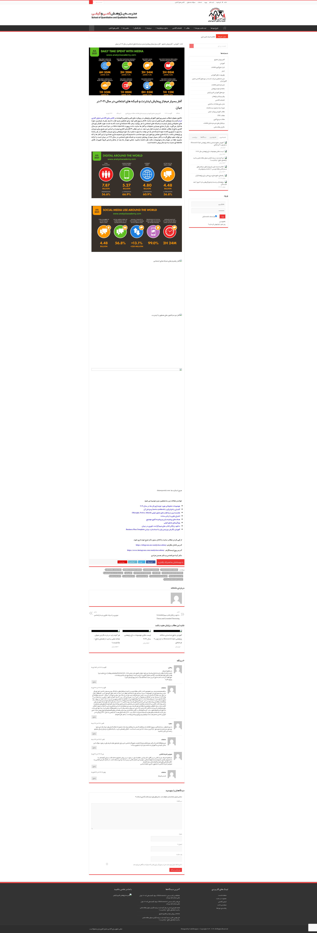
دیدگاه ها (203, 137)
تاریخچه (218, 2)
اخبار (223, 71)
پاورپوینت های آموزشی (218, 74)
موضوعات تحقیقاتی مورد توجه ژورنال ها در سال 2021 (160, 506)
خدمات (200, 2)
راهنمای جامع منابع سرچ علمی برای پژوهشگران (209, 175)
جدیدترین (223, 137)
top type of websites (142, 573)
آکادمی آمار (128, 573)
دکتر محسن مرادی (115, 576)
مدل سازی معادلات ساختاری (216, 104)
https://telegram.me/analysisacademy (151, 545)
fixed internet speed (169, 569)
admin (178, 113)
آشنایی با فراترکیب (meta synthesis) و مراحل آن (162, 509)
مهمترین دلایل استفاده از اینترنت (173, 579)
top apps (157, 573)
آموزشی (176, 44)
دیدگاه (179, 801)
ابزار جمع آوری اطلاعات (218, 67)
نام (180, 834)
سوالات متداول (191, 2)
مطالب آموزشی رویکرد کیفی (216, 111)
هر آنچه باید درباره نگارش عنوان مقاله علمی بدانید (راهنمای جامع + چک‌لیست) (107, 638)
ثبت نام (211, 2)
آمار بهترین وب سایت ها (176, 576)
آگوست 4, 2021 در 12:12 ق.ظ (99, 687)
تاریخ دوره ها (214, 28)
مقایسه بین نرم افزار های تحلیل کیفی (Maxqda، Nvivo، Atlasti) (156, 513)
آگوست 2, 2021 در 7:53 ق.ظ (99, 667)
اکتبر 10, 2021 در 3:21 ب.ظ (98, 723)
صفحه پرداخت (221, 905)
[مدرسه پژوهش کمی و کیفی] (114, 13)
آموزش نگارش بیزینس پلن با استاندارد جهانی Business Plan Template (153, 529)
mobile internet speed (132, 569)
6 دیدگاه (119, 113)
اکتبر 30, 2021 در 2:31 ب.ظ (98, 739)
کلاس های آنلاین (179, 2)
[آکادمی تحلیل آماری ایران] (217, 16)
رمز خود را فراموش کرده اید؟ (216, 224)
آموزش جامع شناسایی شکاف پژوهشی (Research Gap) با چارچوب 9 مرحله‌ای (168, 638)
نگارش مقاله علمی (219, 127)
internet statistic (151, 569)
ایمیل (179, 844)
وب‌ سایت (179, 854)
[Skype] (108, 2)
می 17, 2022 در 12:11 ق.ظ (98, 754)
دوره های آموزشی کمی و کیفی (216, 92)
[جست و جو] (91, 2)
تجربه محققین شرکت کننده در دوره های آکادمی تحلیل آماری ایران (209, 80)
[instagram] (106, 2)
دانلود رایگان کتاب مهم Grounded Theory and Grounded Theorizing (168, 615)
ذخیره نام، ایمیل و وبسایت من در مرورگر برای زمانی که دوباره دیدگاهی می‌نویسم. (157, 864)
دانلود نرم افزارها (162, 28)
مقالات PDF (221, 115)
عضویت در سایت (221, 898)
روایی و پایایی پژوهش (218, 96)
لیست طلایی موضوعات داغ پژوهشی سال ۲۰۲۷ (210, 151)
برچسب (194, 137)
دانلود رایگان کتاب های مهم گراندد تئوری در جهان (161, 526)
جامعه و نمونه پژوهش (218, 88)
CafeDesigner (194, 929)
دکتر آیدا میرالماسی (129, 576)
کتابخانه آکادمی (177, 28)
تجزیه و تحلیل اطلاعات (140, 113)
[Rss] (110, 2)
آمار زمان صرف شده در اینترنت (159, 576)
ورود (205, 2)
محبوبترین (213, 137)
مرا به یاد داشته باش (208, 216)
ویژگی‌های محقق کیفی (172, 523)
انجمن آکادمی (222, 901)
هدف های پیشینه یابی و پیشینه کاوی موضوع (163, 519)
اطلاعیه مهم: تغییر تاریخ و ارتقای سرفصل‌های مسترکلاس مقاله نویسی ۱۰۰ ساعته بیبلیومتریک (212, 168)
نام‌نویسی (222, 221)
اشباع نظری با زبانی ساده (170, 516)
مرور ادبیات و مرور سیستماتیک (215, 107)
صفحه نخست (222, 895)
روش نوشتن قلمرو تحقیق (166, 913)
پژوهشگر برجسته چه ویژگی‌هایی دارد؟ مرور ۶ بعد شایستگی (210, 183)
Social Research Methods (172, 573)
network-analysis (113, 569)
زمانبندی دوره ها (221, 908)
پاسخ (94, 682)
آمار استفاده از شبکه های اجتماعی (113, 573)
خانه (225, 2)
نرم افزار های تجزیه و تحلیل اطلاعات (214, 123)
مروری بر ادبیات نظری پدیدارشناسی (106, 613)
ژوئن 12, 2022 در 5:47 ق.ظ (99, 772)
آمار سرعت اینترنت (142, 576)
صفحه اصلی (225, 27)
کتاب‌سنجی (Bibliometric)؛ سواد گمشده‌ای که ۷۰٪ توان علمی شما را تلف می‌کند (159, 896)
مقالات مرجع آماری (130, 113)
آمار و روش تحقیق (167, 44)
